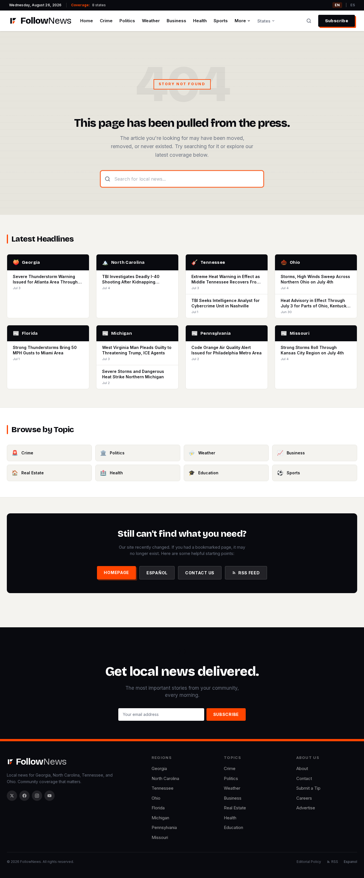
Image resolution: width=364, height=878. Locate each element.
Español (156, 572)
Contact (304, 778)
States (263, 21)
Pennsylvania (164, 827)
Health (200, 20)
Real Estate (235, 807)
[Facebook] (24, 796)
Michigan (160, 817)
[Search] (309, 21)
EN (337, 5)
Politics (127, 20)
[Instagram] (37, 796)
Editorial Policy (309, 861)
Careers (304, 798)
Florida (158, 807)
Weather (151, 20)
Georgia (159, 768)
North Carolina (165, 778)
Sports (221, 20)
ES (352, 5)
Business (176, 20)
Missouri (160, 837)
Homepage (116, 572)
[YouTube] (49, 796)
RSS (334, 861)
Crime (106, 20)
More (240, 20)
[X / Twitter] (12, 796)
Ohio (156, 798)
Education (233, 827)
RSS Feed (249, 572)
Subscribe (336, 20)
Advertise (305, 807)
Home (86, 20)
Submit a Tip (308, 788)
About (302, 768)
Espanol (350, 861)
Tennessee (162, 788)
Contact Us (199, 572)
